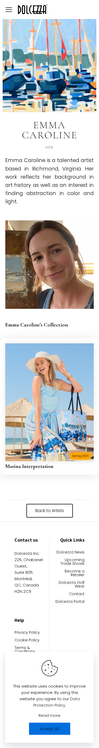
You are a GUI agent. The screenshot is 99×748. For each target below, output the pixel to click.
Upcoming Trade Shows (72, 562)
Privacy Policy (27, 633)
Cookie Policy (27, 640)
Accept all (49, 729)
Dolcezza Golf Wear (71, 585)
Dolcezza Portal (69, 602)
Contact (76, 594)
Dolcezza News (70, 552)
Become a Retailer (74, 573)
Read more (49, 715)
